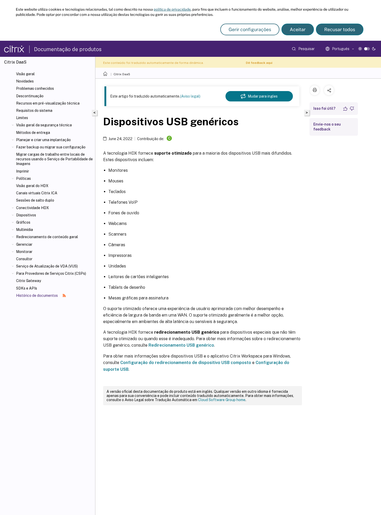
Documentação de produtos (68, 49)
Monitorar (24, 252)
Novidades (25, 81)
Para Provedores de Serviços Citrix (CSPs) (51, 273)
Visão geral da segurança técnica (44, 125)
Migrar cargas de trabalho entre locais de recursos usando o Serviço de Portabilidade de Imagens (54, 159)
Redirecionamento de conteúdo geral (47, 237)
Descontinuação (30, 96)
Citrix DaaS (122, 74)
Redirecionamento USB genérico (181, 345)
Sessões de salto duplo (35, 200)
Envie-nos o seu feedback (327, 126)
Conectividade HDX (32, 208)
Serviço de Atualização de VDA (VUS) (47, 266)
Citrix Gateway (28, 281)
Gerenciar (24, 244)
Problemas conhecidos (35, 88)
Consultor (24, 259)
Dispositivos (26, 215)
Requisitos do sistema (34, 110)
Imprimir (22, 171)
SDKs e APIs (26, 288)
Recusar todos (339, 29)
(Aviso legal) (190, 96)
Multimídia (24, 230)
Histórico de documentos (37, 295)
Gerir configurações (250, 29)
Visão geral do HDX (32, 186)
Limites (22, 118)
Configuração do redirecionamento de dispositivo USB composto (185, 362)
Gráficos (23, 222)
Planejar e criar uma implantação (43, 140)
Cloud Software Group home (221, 400)
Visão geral (25, 74)
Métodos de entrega (33, 133)
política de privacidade (172, 9)
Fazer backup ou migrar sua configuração (51, 147)
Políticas (23, 178)
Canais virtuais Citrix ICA (36, 193)
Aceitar (298, 29)
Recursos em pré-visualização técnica (48, 103)
